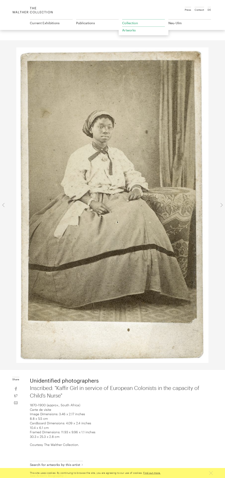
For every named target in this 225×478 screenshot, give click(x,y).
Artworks (129, 30)
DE (209, 9)
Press (188, 9)
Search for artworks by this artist (55, 465)
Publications (85, 23)
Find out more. (151, 472)
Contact (199, 9)
